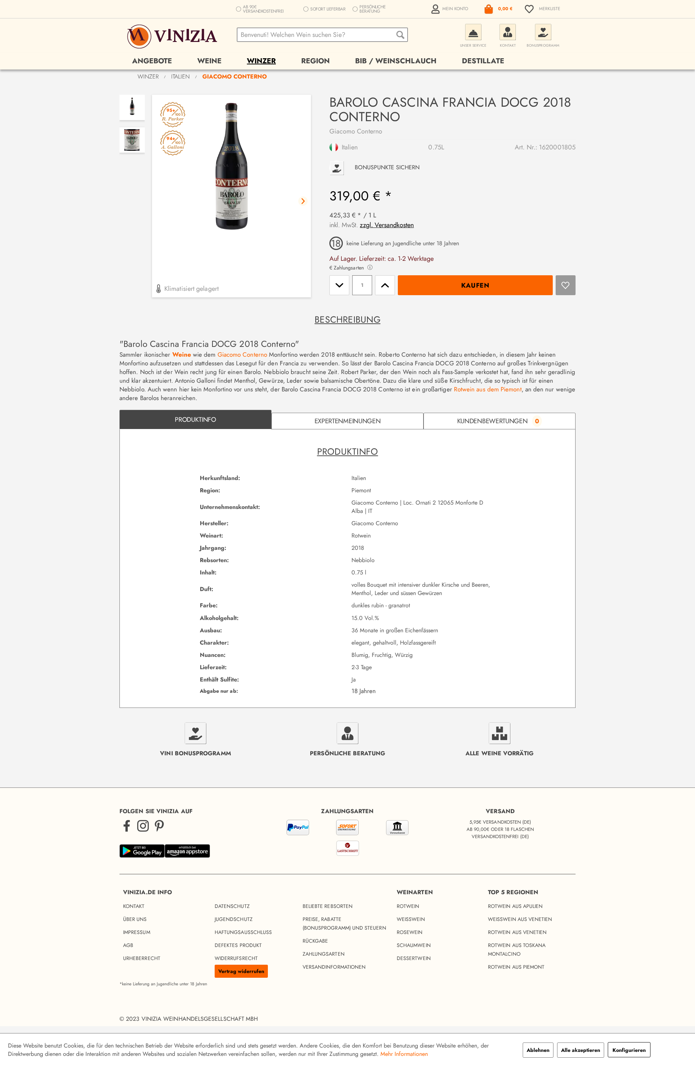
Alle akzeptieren (580, 1050)
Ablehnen (538, 1050)
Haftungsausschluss (243, 932)
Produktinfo (195, 419)
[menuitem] (450, 9)
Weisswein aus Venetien (520, 919)
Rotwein (408, 906)
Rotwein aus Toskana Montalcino (517, 949)
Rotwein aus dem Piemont (488, 389)
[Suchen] (400, 34)
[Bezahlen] (347, 839)
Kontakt (134, 906)
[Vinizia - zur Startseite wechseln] (173, 36)
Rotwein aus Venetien (517, 932)
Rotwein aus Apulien (515, 906)
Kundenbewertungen (498, 421)
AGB (128, 945)
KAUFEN (475, 285)
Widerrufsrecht (236, 958)
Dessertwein (414, 958)
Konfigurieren (629, 1050)
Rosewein (410, 932)
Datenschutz (232, 906)
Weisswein (411, 919)
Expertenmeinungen (348, 421)
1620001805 (557, 147)
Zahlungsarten (324, 953)
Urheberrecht (141, 958)
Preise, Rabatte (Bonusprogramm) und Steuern (344, 923)
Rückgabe (315, 940)
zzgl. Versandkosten (387, 225)
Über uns (135, 919)
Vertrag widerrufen (241, 971)
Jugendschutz (234, 919)
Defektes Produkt (238, 945)
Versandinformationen (334, 967)
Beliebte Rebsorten (328, 906)
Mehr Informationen (404, 1054)
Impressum (136, 932)
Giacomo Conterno (355, 131)
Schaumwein (414, 945)
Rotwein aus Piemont (516, 967)
